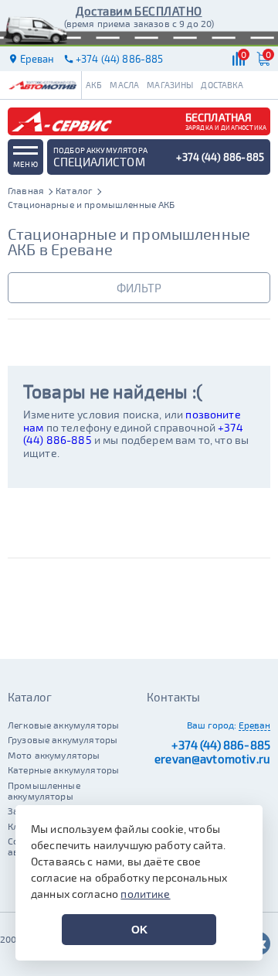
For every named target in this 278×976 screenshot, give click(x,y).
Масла (124, 85)
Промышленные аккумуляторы (44, 790)
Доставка (222, 85)
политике (145, 893)
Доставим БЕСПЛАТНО (139, 11)
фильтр (139, 288)
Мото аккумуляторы (54, 754)
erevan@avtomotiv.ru (212, 759)
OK (139, 929)
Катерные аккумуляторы (63, 769)
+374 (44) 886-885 (220, 745)
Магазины (170, 85)
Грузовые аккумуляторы (62, 739)
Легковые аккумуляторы (63, 724)
